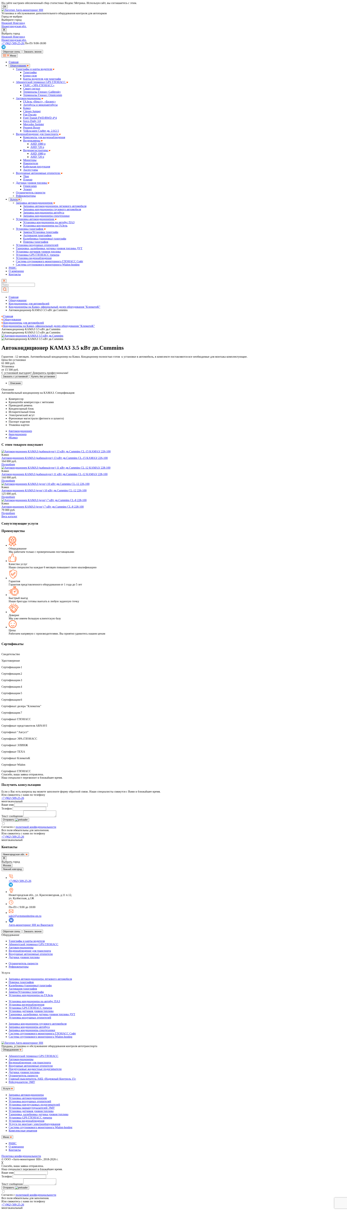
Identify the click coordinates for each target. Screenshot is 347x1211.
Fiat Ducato (30, 114)
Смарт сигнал (31, 88)
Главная (13, 62)
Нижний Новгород (13, 23)
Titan (26, 176)
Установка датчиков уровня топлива (38, 251)
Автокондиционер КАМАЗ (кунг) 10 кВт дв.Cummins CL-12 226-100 (44, 490)
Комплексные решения (23, 1130)
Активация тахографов (37, 235)
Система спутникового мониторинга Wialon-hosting (48, 264)
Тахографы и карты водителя (34, 69)
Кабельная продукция (36, 166)
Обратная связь (11, 51)
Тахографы (30, 72)
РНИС (13, 267)
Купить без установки (43, 376)
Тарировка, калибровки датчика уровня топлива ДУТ (49, 248)
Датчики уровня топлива (32, 182)
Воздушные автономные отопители (38, 173)
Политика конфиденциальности (21, 1156)
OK (4, 6)
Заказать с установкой (15, 376)
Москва (7, 865)
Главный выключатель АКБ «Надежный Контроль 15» (42, 1078)
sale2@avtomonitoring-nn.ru (25, 915)
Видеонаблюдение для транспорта (37, 134)
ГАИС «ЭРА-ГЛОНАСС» (38, 85)
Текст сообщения (12, 816)
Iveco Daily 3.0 (32, 121)
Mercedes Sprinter (33, 124)
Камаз (27, 108)
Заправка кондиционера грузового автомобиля (52, 209)
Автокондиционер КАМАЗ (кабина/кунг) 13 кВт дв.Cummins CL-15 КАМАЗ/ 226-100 (54, 457)
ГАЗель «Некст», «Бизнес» (39, 101)
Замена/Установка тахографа (40, 232)
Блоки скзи (30, 75)
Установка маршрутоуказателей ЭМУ (32, 1107)
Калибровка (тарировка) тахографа (44, 238)
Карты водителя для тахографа (42, 78)
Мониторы (30, 160)
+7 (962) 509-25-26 (12, 798)
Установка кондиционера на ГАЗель (45, 225)
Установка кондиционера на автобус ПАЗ (48, 222)
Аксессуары (30, 169)
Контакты (15, 274)
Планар (27, 179)
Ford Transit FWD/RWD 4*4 (40, 117)
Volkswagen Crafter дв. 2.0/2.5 (41, 130)
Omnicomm (30, 186)
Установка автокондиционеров (35, 219)
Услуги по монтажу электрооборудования (34, 1124)
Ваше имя (7, 804)
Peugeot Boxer (31, 127)
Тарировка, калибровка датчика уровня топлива (38, 1114)
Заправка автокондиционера (26, 1094)
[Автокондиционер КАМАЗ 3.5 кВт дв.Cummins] (56, 451)
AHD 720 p (37, 147)
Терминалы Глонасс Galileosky (42, 91)
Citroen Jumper (32, 111)
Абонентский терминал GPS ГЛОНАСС (41, 82)
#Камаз (13, 437)
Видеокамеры (32, 140)
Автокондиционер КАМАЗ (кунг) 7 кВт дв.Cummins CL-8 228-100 (42, 506)
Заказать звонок (33, 51)
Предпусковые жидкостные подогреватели (35, 1069)
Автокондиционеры (28, 98)
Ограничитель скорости (30, 192)
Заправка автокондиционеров (34, 202)
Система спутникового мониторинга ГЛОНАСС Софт (49, 261)
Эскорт (27, 189)
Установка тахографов (30, 228)
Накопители (30, 163)
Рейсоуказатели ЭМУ (22, 1082)
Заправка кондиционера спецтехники (46, 215)
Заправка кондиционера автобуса (43, 212)
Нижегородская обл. (14, 26)
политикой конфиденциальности (36, 826)
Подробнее (8, 464)
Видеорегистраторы (36, 150)
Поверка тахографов (35, 241)
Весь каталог (9, 516)
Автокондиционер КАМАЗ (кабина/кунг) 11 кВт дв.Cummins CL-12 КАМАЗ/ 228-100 (54, 474)
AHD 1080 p (38, 143)
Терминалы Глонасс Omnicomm (42, 95)
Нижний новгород (12, 869)
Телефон (6, 808)
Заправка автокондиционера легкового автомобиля (54, 206)
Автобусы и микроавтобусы (40, 104)
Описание (15, 383)
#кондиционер (18, 434)
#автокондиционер (20, 431)
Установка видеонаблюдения (34, 258)
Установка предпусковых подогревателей (34, 1104)
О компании (16, 271)
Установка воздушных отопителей (37, 245)
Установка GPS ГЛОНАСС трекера (37, 254)
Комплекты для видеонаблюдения (44, 137)
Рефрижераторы (26, 195)
